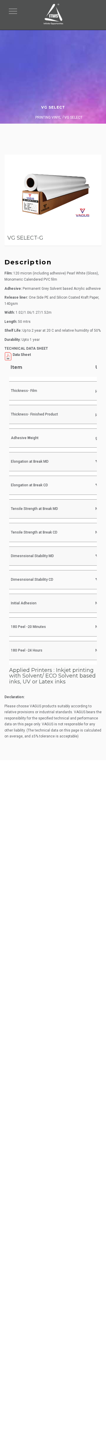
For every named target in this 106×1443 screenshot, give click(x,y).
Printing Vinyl (48, 117)
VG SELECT (53, 107)
